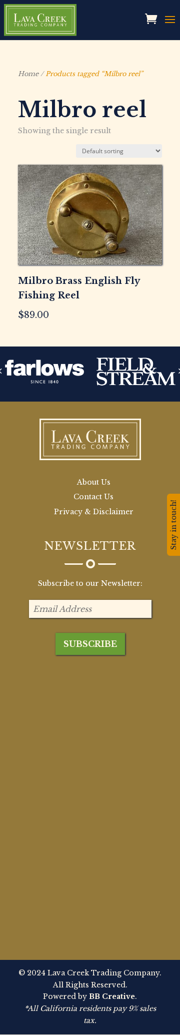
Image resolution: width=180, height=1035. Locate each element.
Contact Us (94, 496)
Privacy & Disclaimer (94, 511)
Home (28, 74)
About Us (93, 482)
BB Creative (112, 996)
